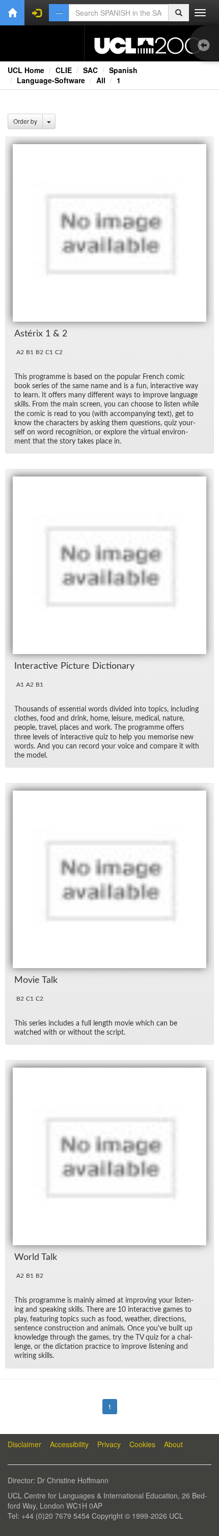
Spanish (123, 70)
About (173, 1444)
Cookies (142, 1444)
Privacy (109, 1444)
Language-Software (51, 80)
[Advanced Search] (59, 12)
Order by (25, 121)
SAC (90, 70)
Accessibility (69, 1444)
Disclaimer (24, 1444)
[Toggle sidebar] (206, 46)
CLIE (64, 70)
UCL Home (26, 70)
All (100, 80)
